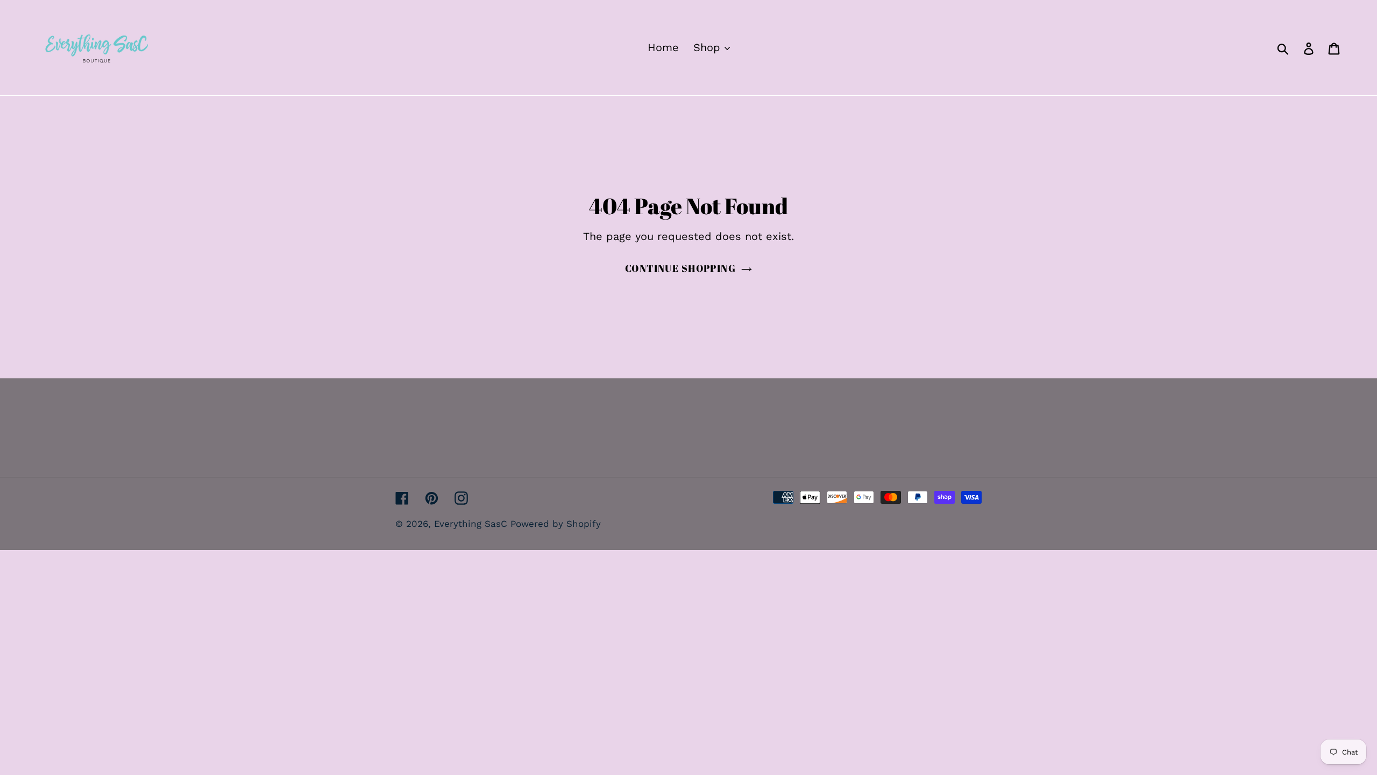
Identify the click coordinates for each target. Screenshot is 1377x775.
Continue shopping (680, 268)
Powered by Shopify (555, 523)
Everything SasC (472, 523)
